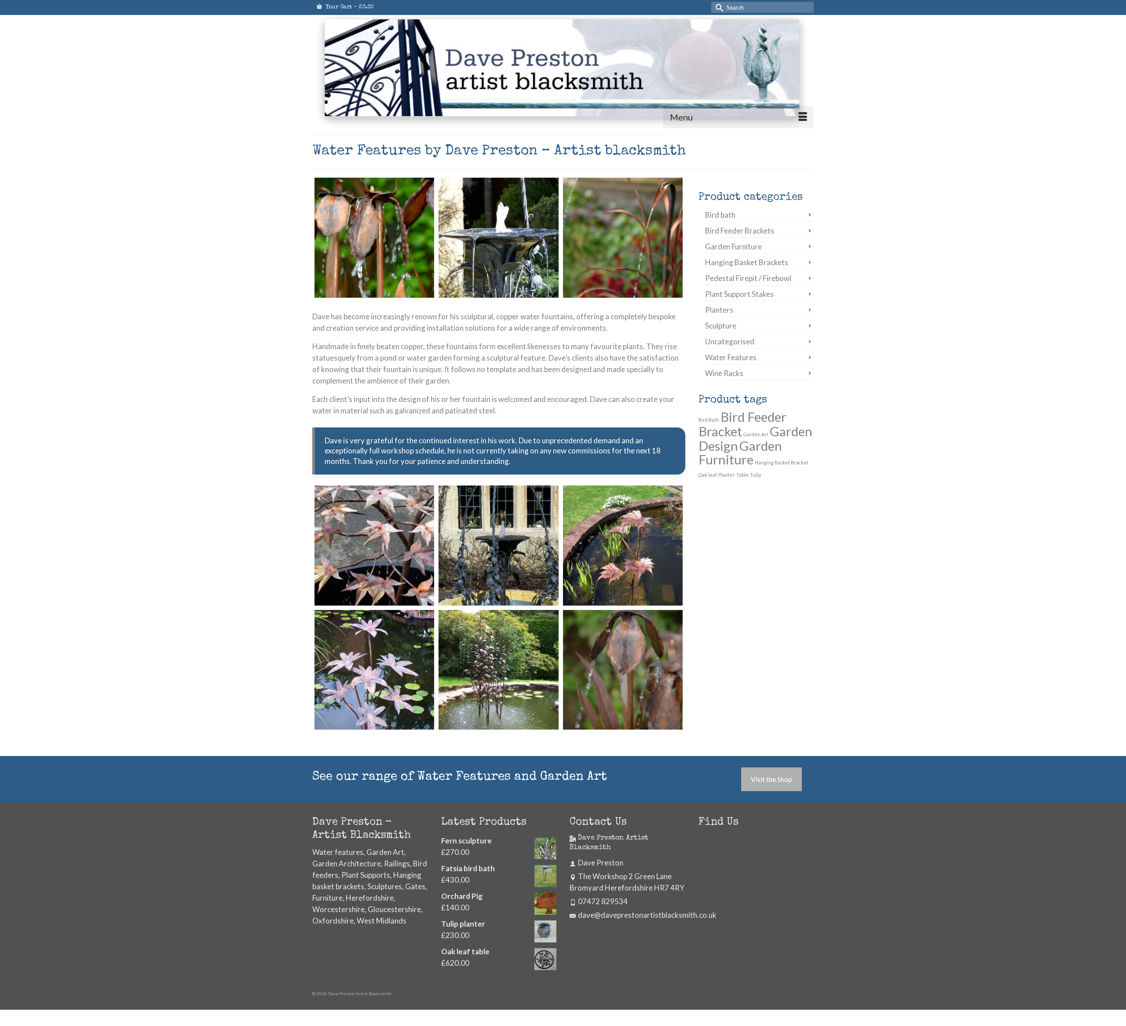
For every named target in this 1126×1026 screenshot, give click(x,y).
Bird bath (720, 214)
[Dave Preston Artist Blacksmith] (563, 71)
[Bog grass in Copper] (623, 237)
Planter (726, 475)
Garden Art (755, 434)
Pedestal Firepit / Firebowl (748, 278)
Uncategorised (729, 341)
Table (742, 475)
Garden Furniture (733, 246)
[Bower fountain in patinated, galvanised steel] (498, 545)
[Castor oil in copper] (374, 670)
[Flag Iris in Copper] (374, 237)
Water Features (731, 357)
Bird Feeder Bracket (742, 424)
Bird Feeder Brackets (739, 230)
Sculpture (720, 325)
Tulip (755, 475)
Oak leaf (707, 475)
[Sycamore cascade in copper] (623, 545)
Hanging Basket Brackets (746, 262)
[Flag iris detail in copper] (623, 670)
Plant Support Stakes (739, 294)
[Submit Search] (717, 7)
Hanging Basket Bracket (781, 462)
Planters (719, 309)
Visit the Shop (771, 779)
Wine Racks (724, 373)
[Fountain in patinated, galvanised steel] (498, 237)
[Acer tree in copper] (374, 545)
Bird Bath (708, 420)
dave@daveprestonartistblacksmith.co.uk (647, 915)
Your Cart (348, 7)
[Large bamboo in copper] (498, 670)
